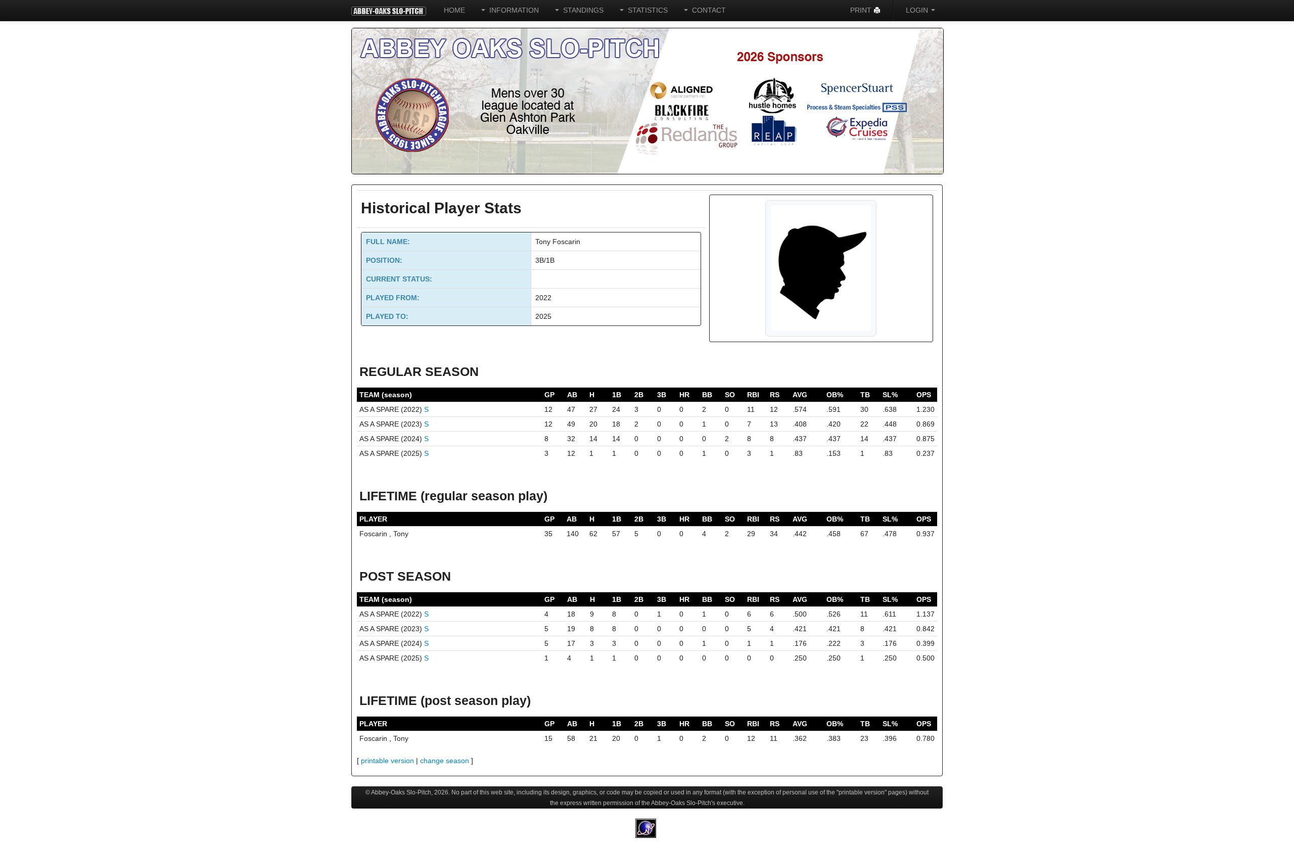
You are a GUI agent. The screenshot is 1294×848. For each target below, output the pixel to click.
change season (444, 761)
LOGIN (918, 10)
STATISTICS (646, 10)
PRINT (861, 10)
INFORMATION (512, 10)
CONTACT (707, 10)
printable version (387, 761)
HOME (454, 10)
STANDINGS (581, 10)
